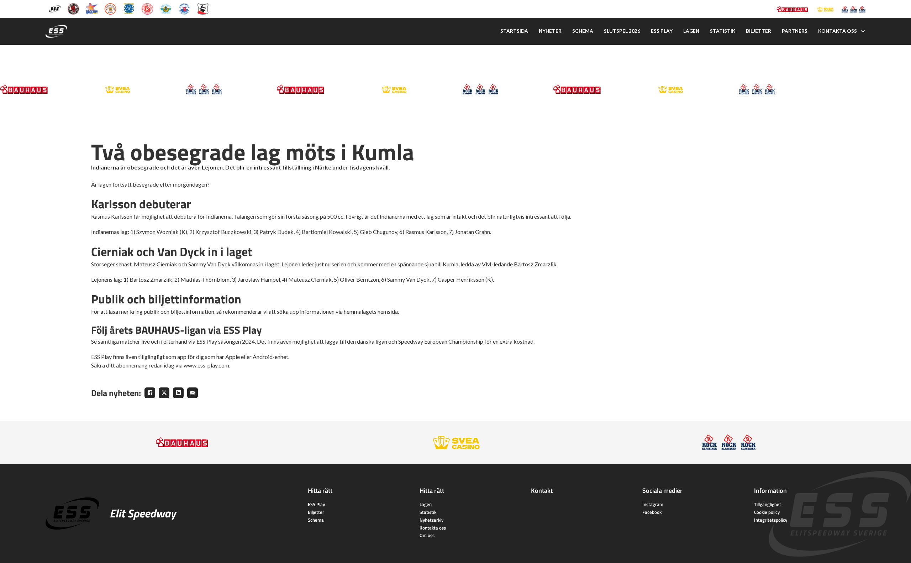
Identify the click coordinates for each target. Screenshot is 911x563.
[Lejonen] (110, 8)
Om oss (427, 535)
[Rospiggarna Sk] (147, 8)
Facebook (652, 512)
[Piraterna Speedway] (129, 8)
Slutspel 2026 (622, 31)
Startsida (514, 31)
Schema (582, 31)
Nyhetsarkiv (431, 519)
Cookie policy (767, 512)
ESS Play (316, 504)
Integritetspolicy (770, 519)
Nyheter (550, 31)
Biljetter (758, 31)
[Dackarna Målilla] (92, 8)
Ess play (662, 31)
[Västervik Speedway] (166, 8)
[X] (164, 392)
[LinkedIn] (178, 392)
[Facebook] (149, 392)
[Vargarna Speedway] (184, 8)
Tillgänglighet (767, 504)
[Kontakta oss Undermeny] (862, 31)
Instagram (652, 504)
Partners (794, 31)
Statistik (722, 31)
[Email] (192, 392)
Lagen (691, 31)
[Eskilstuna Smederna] (203, 8)
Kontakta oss (837, 31)
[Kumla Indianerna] (73, 8)
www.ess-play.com (206, 365)
